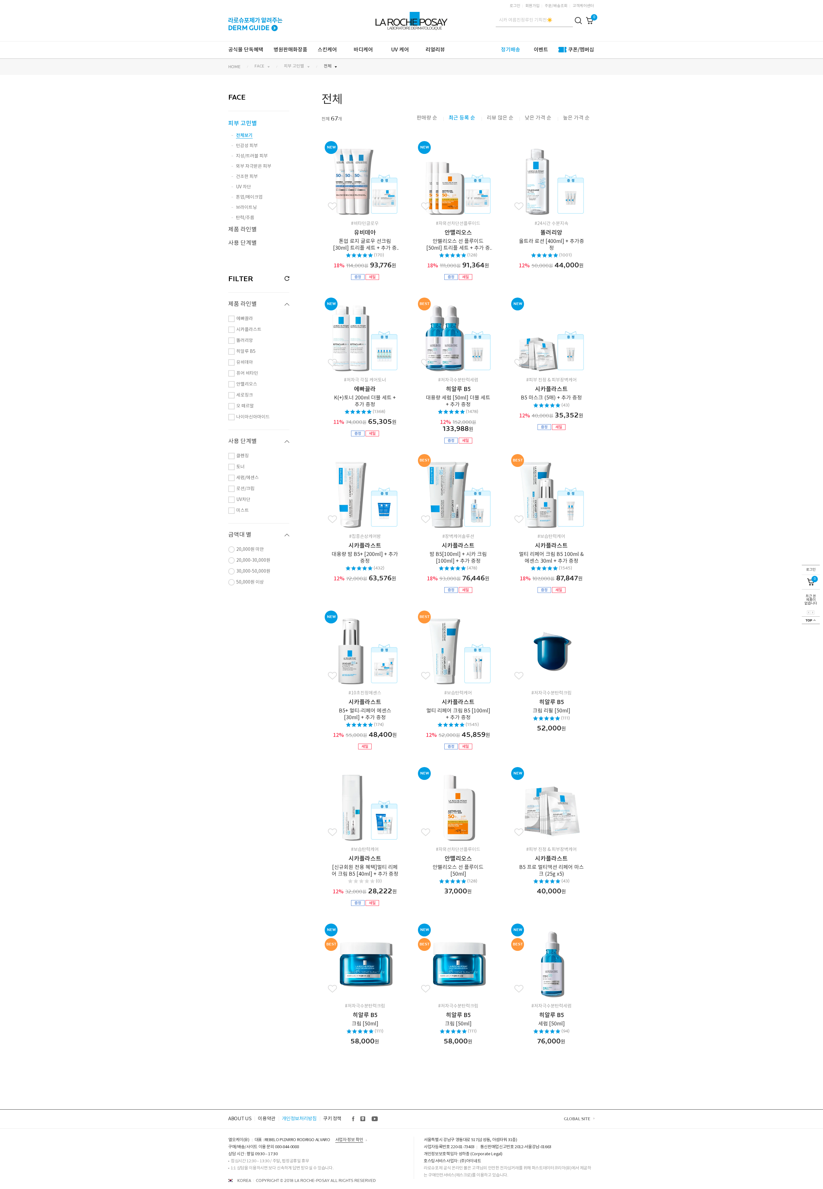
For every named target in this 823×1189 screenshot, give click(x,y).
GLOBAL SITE (577, 1119)
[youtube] (374, 1119)
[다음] (812, 612)
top (811, 620)
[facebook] (353, 1119)
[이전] (809, 612)
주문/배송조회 (556, 6)
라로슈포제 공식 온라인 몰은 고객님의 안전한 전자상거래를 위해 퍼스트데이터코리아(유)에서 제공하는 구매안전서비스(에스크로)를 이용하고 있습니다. (507, 1172)
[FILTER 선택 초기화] (284, 278)
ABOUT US (239, 1119)
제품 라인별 (242, 229)
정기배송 (510, 50)
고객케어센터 (583, 6)
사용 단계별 (242, 243)
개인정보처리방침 (299, 1119)
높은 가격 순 (576, 118)
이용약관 (266, 1119)
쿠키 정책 (332, 1119)
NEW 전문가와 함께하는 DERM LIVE (255, 20)
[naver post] (363, 1119)
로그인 (515, 6)
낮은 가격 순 (539, 118)
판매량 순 (427, 118)
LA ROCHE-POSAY (410, 17)
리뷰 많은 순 (500, 118)
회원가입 (532, 6)
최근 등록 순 (462, 118)
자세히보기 (356, 179)
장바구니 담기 (376, 179)
